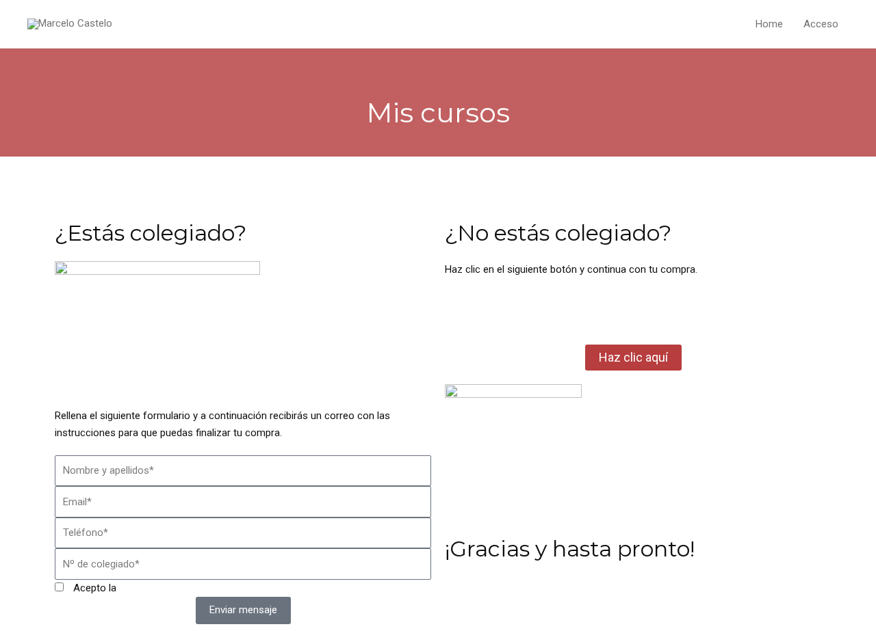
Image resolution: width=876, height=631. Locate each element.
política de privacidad (166, 588)
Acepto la (143, 588)
